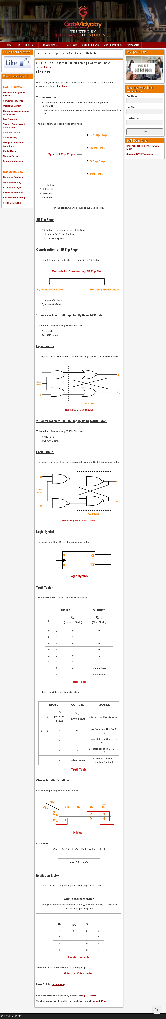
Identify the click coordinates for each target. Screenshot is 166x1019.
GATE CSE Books (90, 44)
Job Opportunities (113, 44)
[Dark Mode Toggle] (156, 1009)
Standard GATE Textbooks (139, 154)
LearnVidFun (98, 1001)
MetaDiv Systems (47, 1015)
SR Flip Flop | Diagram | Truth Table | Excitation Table (73, 63)
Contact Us (133, 44)
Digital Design (45, 67)
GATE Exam (71, 44)
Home (9, 44)
